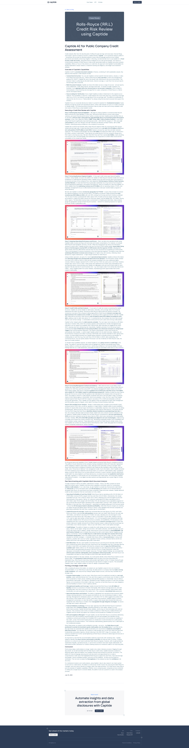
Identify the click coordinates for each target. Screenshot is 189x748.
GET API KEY (90, 710)
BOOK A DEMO (137, 2)
